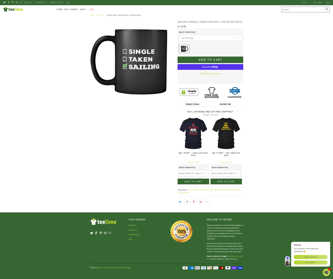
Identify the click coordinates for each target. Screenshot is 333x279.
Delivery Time (225, 104)
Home (60, 9)
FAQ (68, 2)
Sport (186, 193)
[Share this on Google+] (200, 202)
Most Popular (227, 190)
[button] (326, 272)
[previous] (94, 62)
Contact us (41, 2)
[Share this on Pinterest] (194, 202)
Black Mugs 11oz (195, 190)
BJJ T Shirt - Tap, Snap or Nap (226, 133)
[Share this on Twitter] (180, 202)
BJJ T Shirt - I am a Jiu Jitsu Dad (193, 133)
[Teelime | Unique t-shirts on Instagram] (16, 2)
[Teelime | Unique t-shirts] (28, 9)
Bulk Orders (71, 9)
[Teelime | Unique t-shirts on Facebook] (8, 2)
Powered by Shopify (123, 267)
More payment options (210, 73)
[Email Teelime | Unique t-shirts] (21, 2)
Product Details (192, 104)
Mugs (236, 190)
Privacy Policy (56, 2)
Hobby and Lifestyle (212, 190)
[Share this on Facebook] (187, 202)
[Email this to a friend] (207, 202)
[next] (170, 62)
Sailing (180, 193)
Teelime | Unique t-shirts (105, 267)
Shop (82, 9)
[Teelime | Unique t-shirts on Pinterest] (12, 2)
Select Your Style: (187, 32)
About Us (28, 2)
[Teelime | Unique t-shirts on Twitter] (4, 2)
